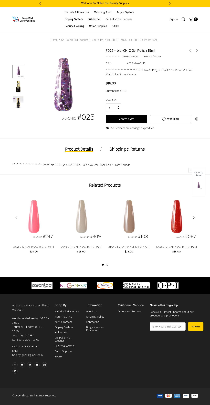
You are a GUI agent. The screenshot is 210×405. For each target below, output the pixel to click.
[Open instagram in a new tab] (44, 364)
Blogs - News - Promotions (95, 329)
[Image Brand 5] (168, 285)
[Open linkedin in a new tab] (15, 371)
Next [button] (169, 3)
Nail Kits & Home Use (67, 311)
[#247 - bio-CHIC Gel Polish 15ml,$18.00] (33, 218)
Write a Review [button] (152, 56)
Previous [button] (40, 3)
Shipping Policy (95, 316)
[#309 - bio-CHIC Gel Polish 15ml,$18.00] (81, 218)
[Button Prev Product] (191, 50)
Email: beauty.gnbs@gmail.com (27, 353)
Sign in (174, 19)
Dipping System (64, 327)
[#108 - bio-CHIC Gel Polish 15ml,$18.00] (128, 218)
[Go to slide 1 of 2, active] (103, 265)
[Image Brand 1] (42, 285)
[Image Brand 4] (136, 285)
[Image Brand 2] (73, 285)
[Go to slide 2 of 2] (107, 265)
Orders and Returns (129, 311)
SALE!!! (58, 356)
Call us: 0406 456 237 (25, 346)
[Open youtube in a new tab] (37, 364)
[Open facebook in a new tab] (15, 364)
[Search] (183, 19)
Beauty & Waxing (64, 346)
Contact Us (92, 322)
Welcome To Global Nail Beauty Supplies (105, 3)
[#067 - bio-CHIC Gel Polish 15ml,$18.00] (176, 218)
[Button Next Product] (195, 50)
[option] (42, 285)
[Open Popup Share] (196, 119)
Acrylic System (63, 322)
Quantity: (111, 99)
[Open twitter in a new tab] (22, 364)
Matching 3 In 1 (63, 316)
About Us (91, 311)
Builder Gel (61, 332)
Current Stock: (116, 90)
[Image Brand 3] (105, 285)
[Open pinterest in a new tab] (29, 364)
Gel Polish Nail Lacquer (63, 339)
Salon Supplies (63, 351)
